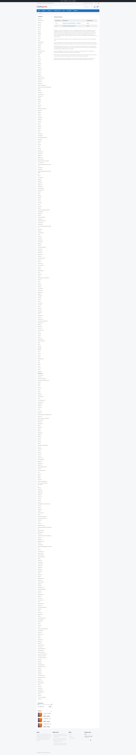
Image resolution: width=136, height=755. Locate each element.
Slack (39, 616)
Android (39, 92)
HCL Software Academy (42, 321)
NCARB (39, 448)
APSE (38, 114)
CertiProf (39, 184)
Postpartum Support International (44, 535)
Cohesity (39, 219)
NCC (38, 450)
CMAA (39, 215)
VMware (39, 681)
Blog (64, 10)
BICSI (39, 150)
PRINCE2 (39, 539)
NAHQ (39, 441)
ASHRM (39, 126)
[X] (97, 3)
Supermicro (40, 634)
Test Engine (69, 10)
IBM (38, 349)
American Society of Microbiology (44, 87)
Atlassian (39, 133)
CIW (38, 208)
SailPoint (39, 580)
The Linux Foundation (41, 654)
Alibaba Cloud (40, 78)
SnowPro (39, 621)
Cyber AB (39, 240)
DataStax (39, 250)
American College (41, 85)
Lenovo (39, 407)
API (38, 103)
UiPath (39, 663)
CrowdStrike (40, 232)
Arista (39, 121)
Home (39, 10)
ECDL (38, 267)
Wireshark (39, 688)
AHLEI (39, 67)
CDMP (39, 179)
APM (38, 106)
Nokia (39, 479)
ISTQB (39, 394)
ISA (38, 385)
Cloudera (39, 213)
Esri (38, 276)
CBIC (38, 175)
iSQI (38, 393)
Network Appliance (41, 466)
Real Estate (40, 564)
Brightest (39, 157)
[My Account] (94, 7)
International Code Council (43, 380)
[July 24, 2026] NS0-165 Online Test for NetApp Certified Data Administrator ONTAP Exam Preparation (60, 740)
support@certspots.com (88, 735)
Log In (91, 3)
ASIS (38, 128)
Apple (39, 112)
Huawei (39, 339)
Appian (39, 110)
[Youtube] (98, 3)
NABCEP (39, 434)
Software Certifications (42, 628)
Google (39, 312)
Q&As (88, 23)
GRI (38, 313)
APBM (39, 99)
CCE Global (40, 177)
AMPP (39, 90)
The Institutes (40, 650)
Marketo (39, 412)
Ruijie (38, 576)
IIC (38, 366)
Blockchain (40, 151)
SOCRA (39, 625)
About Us (70, 734)
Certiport (39, 182)
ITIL (38, 398)
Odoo (39, 502)
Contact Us (71, 736)
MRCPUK (39, 427)
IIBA (38, 364)
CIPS (38, 197)
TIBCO (39, 659)
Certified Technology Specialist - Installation (71, 23)
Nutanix (39, 491)
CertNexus (39, 186)
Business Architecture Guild (43, 160)
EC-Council (40, 265)
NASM (39, 443)
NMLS (39, 477)
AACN (39, 24)
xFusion (39, 695)
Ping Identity (40, 532)
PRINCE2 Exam (40, 541)
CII (38, 193)
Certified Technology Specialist (68, 26)
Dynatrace (40, 263)
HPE (38, 333)
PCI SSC (39, 523)
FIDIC (39, 283)
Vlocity (39, 679)
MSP (38, 429)
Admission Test (40, 51)
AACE (39, 22)
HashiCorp (40, 319)
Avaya (39, 139)
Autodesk (39, 135)
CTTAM (39, 236)
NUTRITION (40, 493)
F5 (38, 281)
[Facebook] (95, 3)
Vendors (43, 10)
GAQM (39, 295)
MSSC (39, 430)
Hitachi (39, 326)
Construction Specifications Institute (44, 226)
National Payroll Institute (42, 445)
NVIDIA (39, 494)
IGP (38, 360)
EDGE (39, 268)
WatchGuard (40, 682)
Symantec (39, 639)
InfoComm (40, 373)
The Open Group (41, 655)
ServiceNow (40, 603)
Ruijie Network (40, 578)
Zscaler (39, 699)
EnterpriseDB (40, 270)
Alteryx (39, 81)
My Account (86, 3)
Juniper (39, 403)
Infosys (39, 376)
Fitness (39, 286)
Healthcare (40, 322)
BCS (38, 148)
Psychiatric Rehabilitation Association (44, 546)
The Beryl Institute (41, 648)
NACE (39, 438)
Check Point (40, 190)
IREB (38, 384)
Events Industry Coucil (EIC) (43, 277)
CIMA (39, 195)
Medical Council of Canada (43, 418)
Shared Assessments (41, 607)
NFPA (38, 468)
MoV (38, 425)
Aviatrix (39, 141)
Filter (50, 706)
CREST (39, 231)
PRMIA (39, 542)
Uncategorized (40, 664)
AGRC (39, 60)
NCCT (39, 454)
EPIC (38, 272)
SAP (38, 585)
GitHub (39, 308)
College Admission (41, 220)
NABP (39, 436)
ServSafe (39, 605)
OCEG (39, 498)
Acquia (39, 43)
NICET (39, 474)
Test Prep (39, 646)
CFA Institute (40, 188)
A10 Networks (40, 20)
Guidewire (39, 315)
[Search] (91, 7)
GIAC (39, 304)
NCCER (39, 452)
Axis (38, 142)
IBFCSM (39, 348)
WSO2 (39, 693)
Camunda (39, 167)
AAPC (39, 29)
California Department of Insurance (44, 164)
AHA (38, 61)
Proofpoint (40, 544)
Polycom (39, 533)
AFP (38, 56)
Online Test (49, 10)
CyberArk (39, 241)
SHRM (39, 609)
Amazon (39, 83)
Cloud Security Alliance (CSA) (43, 210)
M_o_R (39, 411)
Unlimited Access (57, 10)
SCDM (39, 596)
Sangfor (39, 583)
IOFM (38, 382)
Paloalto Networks (41, 518)
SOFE (38, 627)
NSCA (39, 487)
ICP (38, 355)
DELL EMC (39, 254)
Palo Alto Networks (41, 516)
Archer (39, 115)
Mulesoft (39, 432)
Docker (39, 259)
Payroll (39, 520)
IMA (38, 369)
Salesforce (40, 582)
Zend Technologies (41, 697)
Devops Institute (41, 258)
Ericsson (39, 274)
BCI (38, 146)
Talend (39, 643)
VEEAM (39, 672)
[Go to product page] (40, 715)
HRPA (39, 337)
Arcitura (39, 117)
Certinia (39, 181)
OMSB (39, 511)
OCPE (39, 500)
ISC (38, 389)
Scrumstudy (40, 600)
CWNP (39, 238)
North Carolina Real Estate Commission (42, 484)
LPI (38, 409)
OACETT (39, 496)
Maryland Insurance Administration (44, 414)
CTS (56, 26)
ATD (38, 132)
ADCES (39, 49)
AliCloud (39, 79)
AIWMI (39, 74)
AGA (38, 58)
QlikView (39, 560)
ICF (38, 351)
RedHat (39, 567)
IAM (38, 342)
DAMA (39, 243)
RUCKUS (39, 574)
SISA (38, 610)
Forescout (39, 290)
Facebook (86, 740)
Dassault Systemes (41, 247)
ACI (38, 40)
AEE (38, 54)
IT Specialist (40, 396)
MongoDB (39, 423)
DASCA (39, 245)
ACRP (39, 45)
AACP (39, 25)
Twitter (88, 740)
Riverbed (39, 571)
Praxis (39, 537)
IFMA (38, 357)
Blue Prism (39, 153)
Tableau (39, 641)
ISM (38, 391)
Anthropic (39, 96)
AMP (38, 88)
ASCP (39, 123)
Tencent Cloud (40, 645)
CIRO (39, 200)
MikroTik (39, 421)
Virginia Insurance (41, 677)
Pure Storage (40, 555)
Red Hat (39, 565)
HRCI (38, 335)
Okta (39, 505)
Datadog (39, 249)
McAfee (39, 416)
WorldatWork (40, 691)
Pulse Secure (40, 551)
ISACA (39, 387)
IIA (38, 362)
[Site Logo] (42, 7)
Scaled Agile (40, 594)
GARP (39, 297)
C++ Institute (40, 162)
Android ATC (40, 94)
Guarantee (75, 10)
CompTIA (39, 222)
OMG (39, 507)
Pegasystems (40, 525)
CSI (38, 234)
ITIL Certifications (41, 400)
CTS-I (56, 23)
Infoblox (39, 371)
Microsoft (39, 420)
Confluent (39, 224)
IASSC (39, 346)
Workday (39, 690)
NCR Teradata (40, 459)
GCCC (39, 299)
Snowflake (40, 619)
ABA (38, 31)
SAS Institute (40, 587)
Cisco (39, 202)
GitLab (39, 310)
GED (38, 301)
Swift (38, 637)
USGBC (39, 670)
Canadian (39, 169)
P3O (38, 514)
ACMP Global (40, 42)
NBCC (39, 447)
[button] (50, 711)
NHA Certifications (41, 470)
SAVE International (41, 589)
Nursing (39, 489)
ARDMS (39, 119)
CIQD (39, 199)
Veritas (39, 673)
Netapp (39, 461)
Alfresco (39, 76)
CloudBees (40, 211)
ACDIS (39, 34)
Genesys (39, 303)
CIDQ (39, 191)
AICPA (39, 72)
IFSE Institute (40, 358)
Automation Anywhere (42, 137)
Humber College (41, 340)
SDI (38, 601)
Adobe (39, 52)
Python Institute (40, 556)
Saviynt (39, 591)
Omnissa (39, 509)
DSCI (38, 261)
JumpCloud (40, 402)
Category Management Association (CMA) (44, 172)
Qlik (38, 558)
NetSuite (39, 465)
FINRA (39, 285)
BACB (39, 144)
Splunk (39, 632)
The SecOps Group (41, 657)
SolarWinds (40, 630)
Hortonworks (40, 330)
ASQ (38, 130)
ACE (38, 36)
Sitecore (39, 612)
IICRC (39, 367)
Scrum (39, 598)
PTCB (39, 549)
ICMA (39, 353)
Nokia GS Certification (42, 481)
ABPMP (39, 33)
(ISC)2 (39, 18)
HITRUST (39, 328)
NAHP (39, 439)
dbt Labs (39, 252)
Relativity (39, 569)
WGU (39, 686)
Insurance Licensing (41, 378)
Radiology (39, 562)
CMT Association (41, 217)
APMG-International (41, 108)
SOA (38, 623)
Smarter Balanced (41, 618)
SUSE (38, 636)
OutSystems (40, 512)
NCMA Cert (40, 457)
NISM (38, 475)
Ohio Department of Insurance (43, 503)
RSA (38, 573)
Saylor (39, 592)
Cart (89, 3)
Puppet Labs (40, 553)
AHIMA (39, 63)
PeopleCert (40, 530)
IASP (38, 344)
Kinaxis (39, 405)
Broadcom (40, 159)
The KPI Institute (41, 652)
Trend (39, 661)
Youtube (91, 740)
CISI (38, 204)
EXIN (38, 279)
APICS (39, 105)
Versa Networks (41, 675)
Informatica (40, 375)
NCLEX (39, 456)
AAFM (39, 27)
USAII (39, 668)
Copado (39, 229)
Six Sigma (39, 614)
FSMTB (39, 294)
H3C (38, 317)
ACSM (39, 47)
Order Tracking (71, 738)
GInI (38, 306)
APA (38, 97)
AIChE (39, 70)
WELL (38, 684)
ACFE (38, 38)
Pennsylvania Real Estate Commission (45, 527)
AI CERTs (39, 69)
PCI (38, 521)
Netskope (39, 463)
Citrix (38, 206)
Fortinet (39, 292)
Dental (39, 256)
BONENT (39, 155)
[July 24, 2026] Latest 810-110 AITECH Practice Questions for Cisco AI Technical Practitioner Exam (60, 735)
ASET (38, 124)
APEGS (39, 101)
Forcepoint (40, 288)
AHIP (38, 65)
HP (38, 331)
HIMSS (39, 324)
